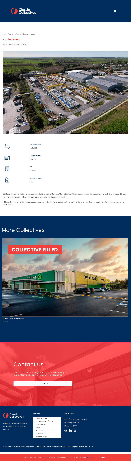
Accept (102, 457)
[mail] (75, 430)
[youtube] (65, 430)
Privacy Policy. (89, 457)
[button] (3, 280)
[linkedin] (70, 430)
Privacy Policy (41, 447)
